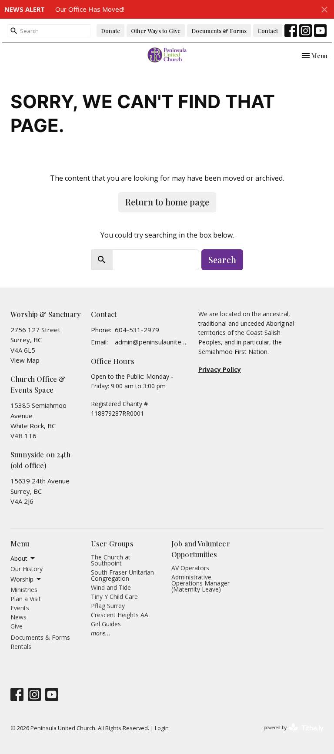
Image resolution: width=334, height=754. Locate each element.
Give (16, 626)
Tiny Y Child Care (114, 596)
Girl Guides (106, 624)
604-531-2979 (137, 329)
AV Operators (190, 568)
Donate (110, 30)
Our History (26, 569)
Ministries (23, 589)
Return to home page (167, 202)
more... (100, 633)
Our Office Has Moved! (89, 9)
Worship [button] (21, 579)
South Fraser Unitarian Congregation (122, 575)
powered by (289, 734)
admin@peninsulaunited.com (152, 341)
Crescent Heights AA (119, 615)
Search (222, 259)
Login (162, 728)
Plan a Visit (25, 599)
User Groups (112, 543)
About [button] (18, 558)
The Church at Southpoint (110, 560)
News (18, 617)
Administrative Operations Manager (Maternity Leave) (200, 583)
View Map (25, 360)
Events (19, 608)
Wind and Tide (111, 587)
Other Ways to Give (155, 30)
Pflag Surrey (108, 606)
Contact (267, 30)
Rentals (20, 646)
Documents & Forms (219, 30)
